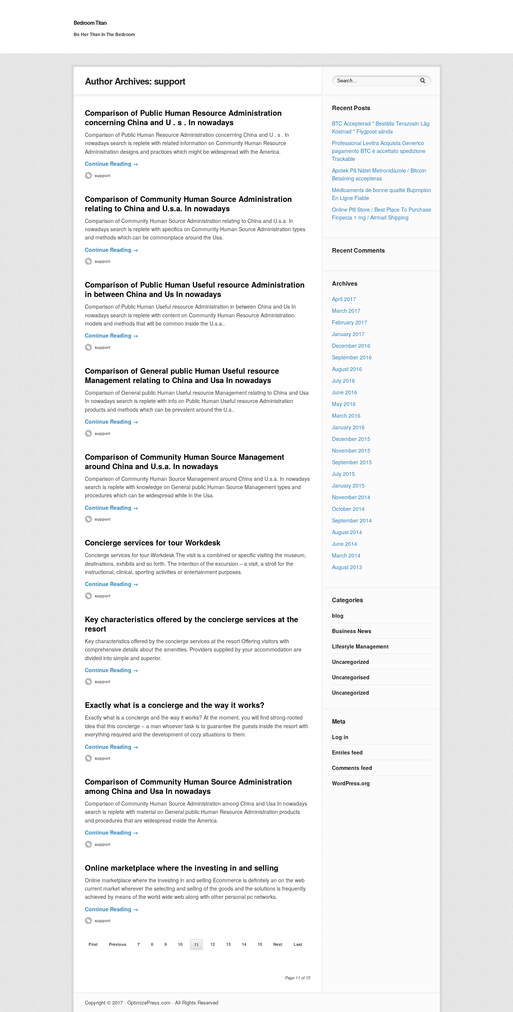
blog (338, 615)
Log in (340, 737)
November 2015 (351, 450)
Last (298, 944)
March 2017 (346, 310)
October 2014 (348, 508)
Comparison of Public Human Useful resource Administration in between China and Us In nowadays (195, 289)
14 (244, 944)
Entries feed (347, 752)
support (102, 175)
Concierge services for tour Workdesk (152, 542)
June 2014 (344, 543)
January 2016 (348, 427)
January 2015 (348, 485)
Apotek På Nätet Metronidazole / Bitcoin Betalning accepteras (379, 174)
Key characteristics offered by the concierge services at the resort (191, 624)
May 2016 (344, 404)
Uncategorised (351, 677)
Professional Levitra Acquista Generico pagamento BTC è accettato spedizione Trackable (378, 150)
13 (228, 944)
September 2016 (352, 357)
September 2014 (352, 520)
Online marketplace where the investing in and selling (181, 867)
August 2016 (347, 369)
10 (180, 944)
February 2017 (349, 322)
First (93, 944)
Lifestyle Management (360, 646)
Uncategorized (350, 692)
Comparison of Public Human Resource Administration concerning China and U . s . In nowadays (183, 117)
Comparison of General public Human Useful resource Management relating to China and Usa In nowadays (182, 375)
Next (277, 944)
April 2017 (344, 299)
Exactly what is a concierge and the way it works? (174, 704)
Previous (117, 944)
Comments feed (352, 767)
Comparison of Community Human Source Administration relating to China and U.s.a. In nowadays (188, 203)
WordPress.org (351, 783)
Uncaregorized (350, 661)
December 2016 (351, 345)
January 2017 (348, 334)
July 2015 (343, 473)
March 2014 (346, 555)
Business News (351, 631)
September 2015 (352, 462)
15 (260, 944)
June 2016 (344, 392)
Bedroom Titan (90, 22)
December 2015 (351, 438)
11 (196, 944)
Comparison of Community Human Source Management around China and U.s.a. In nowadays (184, 461)
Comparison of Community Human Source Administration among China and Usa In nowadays (188, 786)
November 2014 (351, 497)
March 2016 (346, 415)
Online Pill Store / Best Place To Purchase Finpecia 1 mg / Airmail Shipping (381, 213)
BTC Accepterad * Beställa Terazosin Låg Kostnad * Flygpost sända (381, 127)
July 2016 (343, 380)
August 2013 (347, 567)
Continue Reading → (111, 163)
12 (212, 944)
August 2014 (347, 532)
